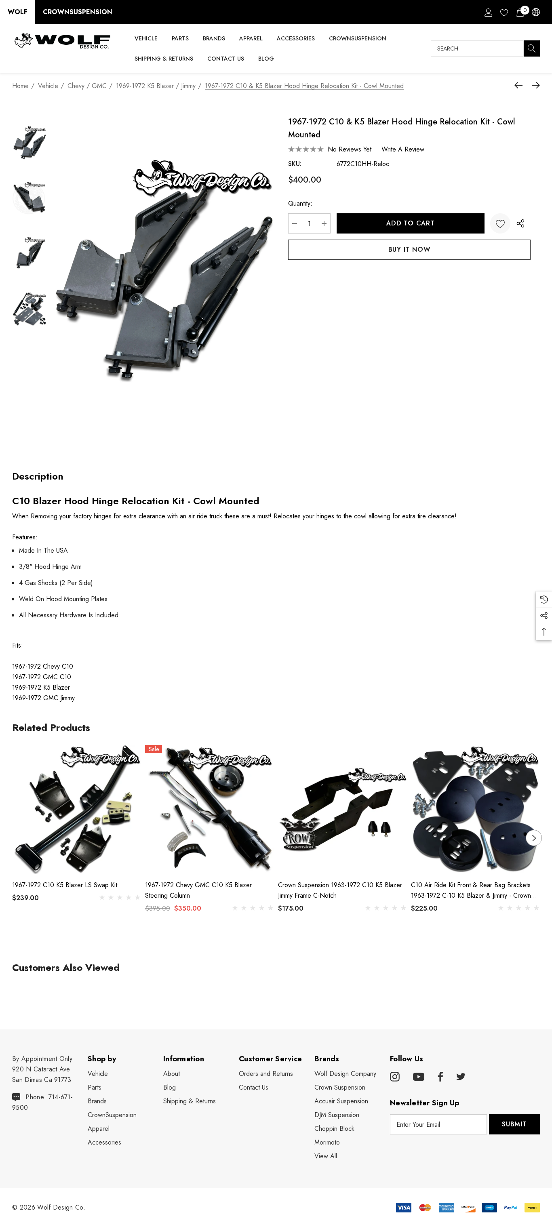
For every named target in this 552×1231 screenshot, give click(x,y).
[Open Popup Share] (520, 223)
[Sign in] (488, 12)
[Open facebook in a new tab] (439, 1077)
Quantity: (300, 203)
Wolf (17, 12)
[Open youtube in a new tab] (418, 1077)
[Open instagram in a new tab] (395, 1077)
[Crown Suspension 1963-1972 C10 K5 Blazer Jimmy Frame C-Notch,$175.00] (342, 809)
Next (534, 838)
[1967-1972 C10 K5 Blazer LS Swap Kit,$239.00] (76, 809)
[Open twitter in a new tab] (461, 1077)
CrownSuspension (77, 12)
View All (325, 1156)
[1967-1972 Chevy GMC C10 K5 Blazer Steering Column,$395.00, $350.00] (209, 809)
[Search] (532, 48)
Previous (18, 838)
